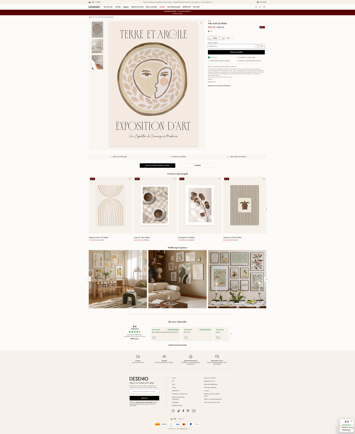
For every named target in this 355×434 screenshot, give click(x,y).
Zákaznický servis (209, 381)
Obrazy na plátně (137, 7)
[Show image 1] (97, 30)
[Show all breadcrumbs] (91, 17)
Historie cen (211, 81)
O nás (174, 378)
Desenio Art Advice (210, 378)
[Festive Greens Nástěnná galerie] (237, 279)
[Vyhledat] (256, 7)
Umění (97, 17)
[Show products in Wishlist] (260, 7)
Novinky (118, 7)
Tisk (173, 381)
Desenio (183, 429)
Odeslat (144, 398)
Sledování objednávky (211, 384)
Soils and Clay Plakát (107, 17)
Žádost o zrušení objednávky (213, 399)
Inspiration (186, 7)
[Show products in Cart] (264, 7)
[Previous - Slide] (89, 209)
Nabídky (162, 7)
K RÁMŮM (197, 165)
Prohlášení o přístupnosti (179, 394)
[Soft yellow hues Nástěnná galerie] (118, 279)
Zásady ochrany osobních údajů (144, 402)
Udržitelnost (175, 390)
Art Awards (175, 402)
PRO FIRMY (196, 7)
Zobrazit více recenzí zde (178, 345)
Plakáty (126, 7)
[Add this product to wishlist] (201, 22)
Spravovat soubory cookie (212, 402)
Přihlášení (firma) (177, 405)
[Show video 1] (97, 62)
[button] (261, 46)
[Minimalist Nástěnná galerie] (177, 279)
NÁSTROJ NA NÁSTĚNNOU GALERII (157, 165)
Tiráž (173, 384)
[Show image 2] (97, 46)
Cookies (206, 390)
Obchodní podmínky (210, 387)
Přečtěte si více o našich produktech (219, 85)
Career (174, 387)
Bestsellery (108, 7)
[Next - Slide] (266, 209)
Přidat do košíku (236, 52)
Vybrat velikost (213, 43)
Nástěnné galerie (173, 7)
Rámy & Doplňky (151, 7)
